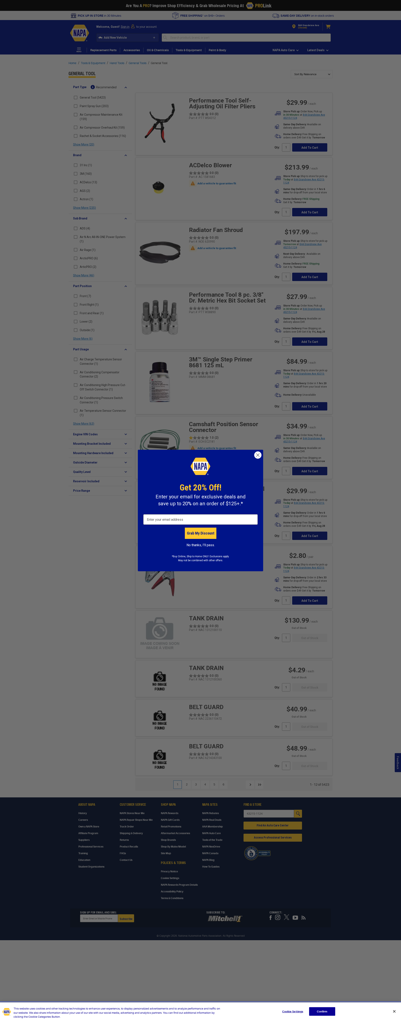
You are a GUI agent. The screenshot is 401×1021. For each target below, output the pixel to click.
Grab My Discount (200, 533)
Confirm (322, 1011)
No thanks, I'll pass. (201, 545)
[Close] (394, 1011)
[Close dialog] (257, 455)
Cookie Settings (292, 1011)
